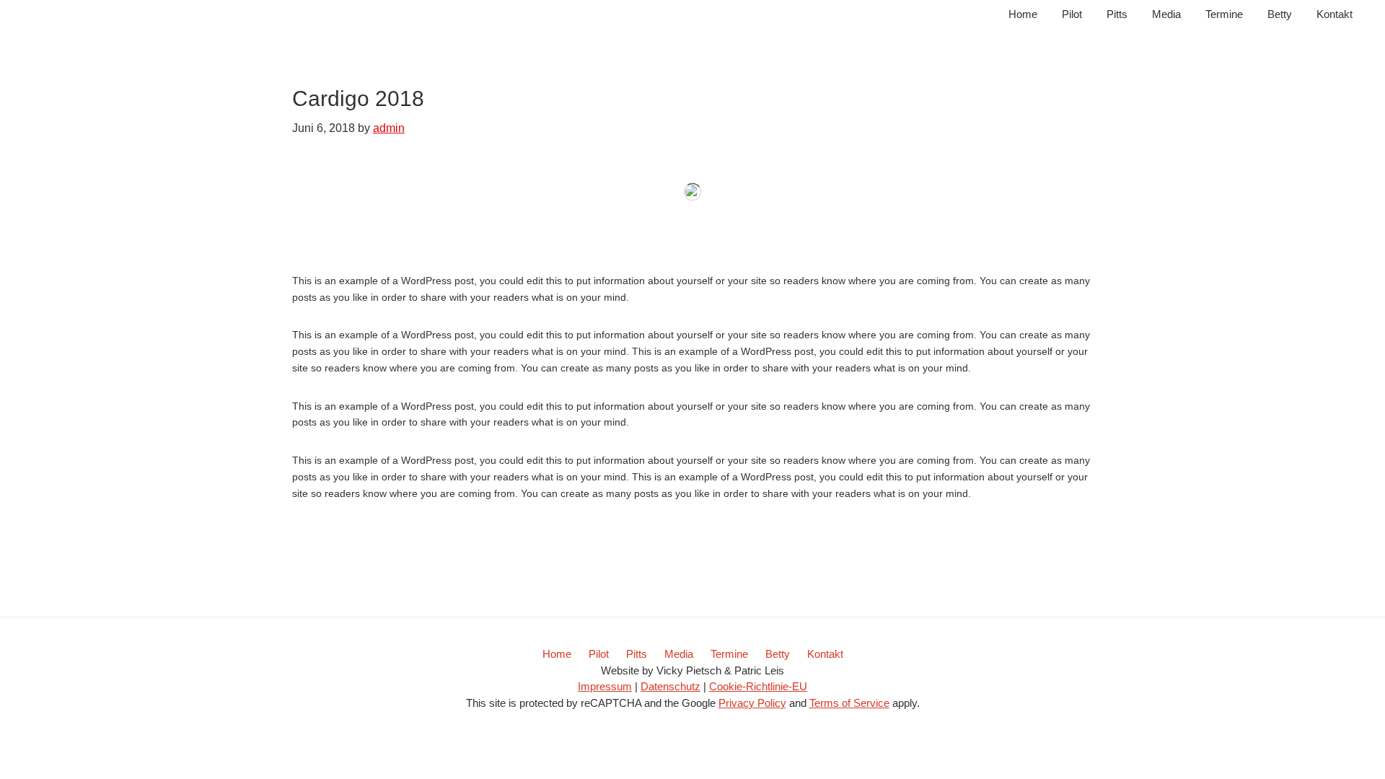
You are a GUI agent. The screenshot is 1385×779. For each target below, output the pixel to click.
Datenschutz (670, 686)
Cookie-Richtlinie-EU (758, 686)
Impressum (605, 686)
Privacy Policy (752, 703)
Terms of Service (849, 703)
